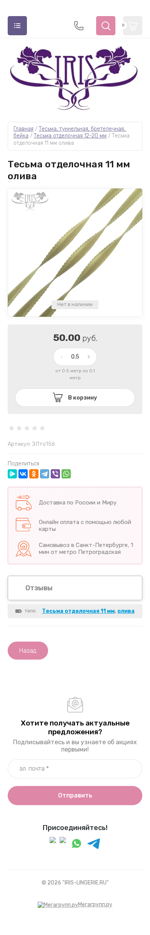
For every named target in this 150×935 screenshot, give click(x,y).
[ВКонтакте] (23, 473)
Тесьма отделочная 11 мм (78, 611)
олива (126, 611)
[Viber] (55, 473)
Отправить (75, 795)
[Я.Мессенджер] (12, 473)
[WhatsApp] (66, 473)
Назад (28, 650)
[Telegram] (44, 473)
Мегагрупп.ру (95, 904)
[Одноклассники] (33, 473)
